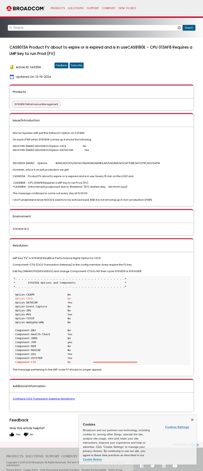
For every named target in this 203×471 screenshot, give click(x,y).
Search (189, 27)
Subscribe (76, 65)
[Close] (192, 420)
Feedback (61, 65)
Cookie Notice (92, 459)
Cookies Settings (177, 427)
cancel (179, 28)
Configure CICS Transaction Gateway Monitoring (44, 399)
